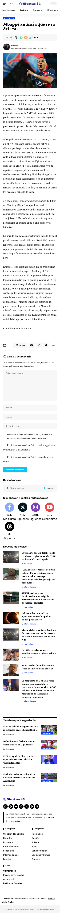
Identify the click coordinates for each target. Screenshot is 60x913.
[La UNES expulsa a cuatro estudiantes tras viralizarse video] (11, 655)
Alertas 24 (10, 734)
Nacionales (28, 563)
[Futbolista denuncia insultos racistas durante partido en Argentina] (49, 777)
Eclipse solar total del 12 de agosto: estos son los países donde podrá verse (36, 616)
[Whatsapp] (5, 806)
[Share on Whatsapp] (21, 37)
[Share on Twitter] (16, 37)
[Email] (26, 37)
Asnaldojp (15, 45)
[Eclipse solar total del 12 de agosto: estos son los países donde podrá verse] (11, 618)
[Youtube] (49, 512)
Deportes (9, 18)
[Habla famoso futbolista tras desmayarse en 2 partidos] (49, 744)
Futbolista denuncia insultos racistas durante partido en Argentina (19, 777)
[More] (36, 37)
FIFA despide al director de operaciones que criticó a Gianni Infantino (18, 759)
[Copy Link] (31, 37)
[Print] (46, 345)
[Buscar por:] (26, 488)
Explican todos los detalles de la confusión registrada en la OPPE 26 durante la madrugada (39, 556)
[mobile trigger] (6, 3)
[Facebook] (9, 512)
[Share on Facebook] (11, 37)
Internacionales (30, 587)
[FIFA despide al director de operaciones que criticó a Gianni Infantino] (49, 759)
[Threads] (9, 531)
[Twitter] (23, 512)
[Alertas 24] (30, 3)
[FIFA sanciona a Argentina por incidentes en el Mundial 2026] (49, 730)
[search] (45, 3)
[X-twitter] (26, 806)
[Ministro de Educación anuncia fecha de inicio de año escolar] (11, 670)
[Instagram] (35, 512)
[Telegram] (10, 806)
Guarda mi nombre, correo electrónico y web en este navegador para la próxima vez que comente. (29, 436)
